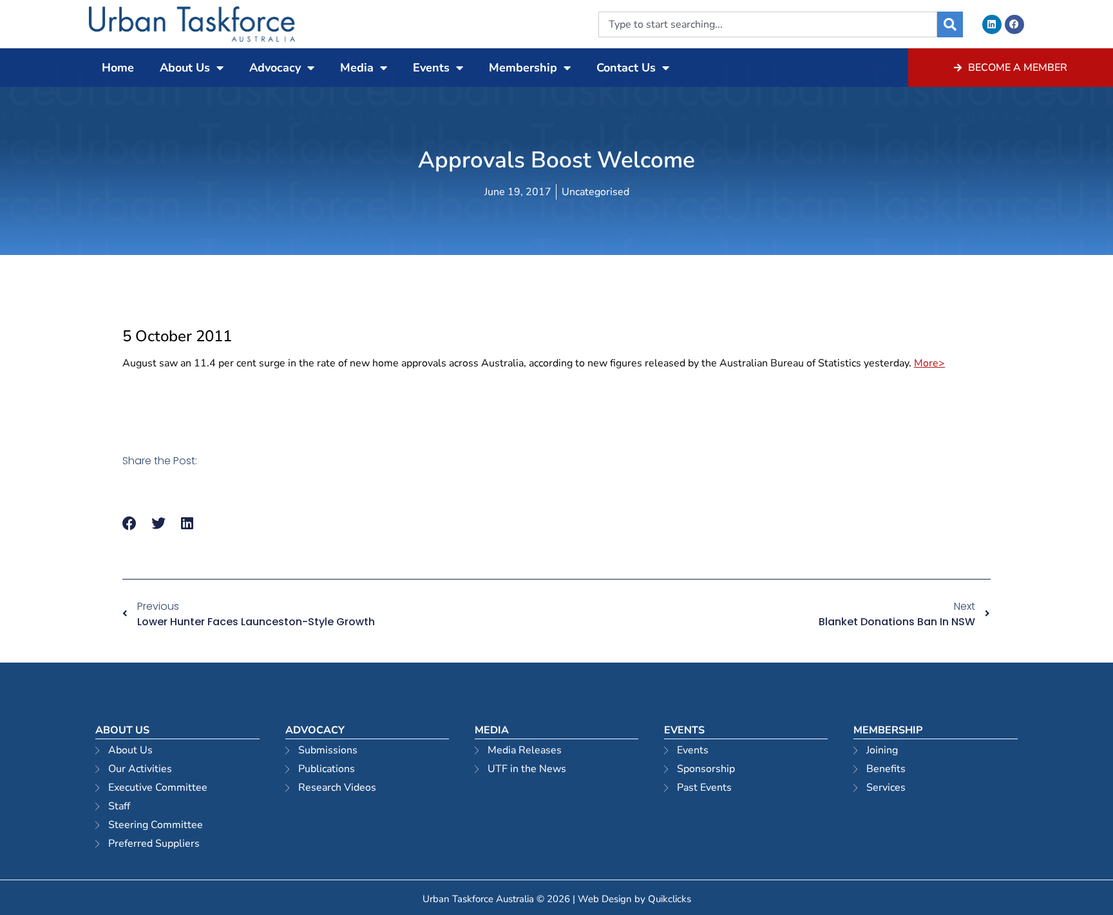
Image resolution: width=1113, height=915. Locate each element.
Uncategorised (595, 192)
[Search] (950, 24)
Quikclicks (669, 898)
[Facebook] (1014, 24)
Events (431, 67)
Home (118, 67)
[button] (129, 523)
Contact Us (626, 67)
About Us (185, 67)
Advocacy (275, 67)
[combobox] (767, 24)
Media (357, 67)
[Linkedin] (992, 24)
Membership (523, 67)
